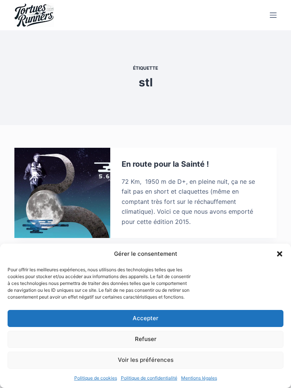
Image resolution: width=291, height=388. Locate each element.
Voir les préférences (146, 359)
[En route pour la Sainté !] (62, 193)
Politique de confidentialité (149, 378)
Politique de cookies (95, 378)
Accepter (145, 318)
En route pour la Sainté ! (165, 164)
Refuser (145, 339)
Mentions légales (199, 378)
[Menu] (273, 15)
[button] (279, 254)
